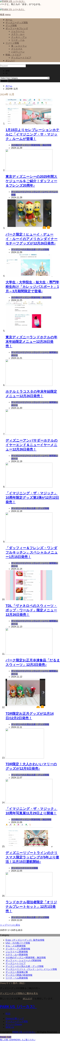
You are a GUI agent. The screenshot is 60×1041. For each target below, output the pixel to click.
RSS (8, 1014)
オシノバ (10, 60)
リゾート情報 (12, 43)
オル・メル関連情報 (16, 946)
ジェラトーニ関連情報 (17, 951)
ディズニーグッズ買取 (17, 22)
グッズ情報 (11, 25)
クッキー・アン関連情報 (18, 949)
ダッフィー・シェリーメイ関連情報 (23, 960)
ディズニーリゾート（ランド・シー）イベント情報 (31, 969)
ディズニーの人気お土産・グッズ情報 (25, 966)
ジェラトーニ (18, 31)
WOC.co (10, 1027)
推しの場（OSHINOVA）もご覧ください (17, 1039)
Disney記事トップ (15, 1018)
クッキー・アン (19, 37)
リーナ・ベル (18, 40)
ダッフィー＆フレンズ (17, 28)
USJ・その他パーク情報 (18, 943)
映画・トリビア (13, 55)
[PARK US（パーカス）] (13, 1)
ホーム (9, 19)
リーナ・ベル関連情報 (17, 978)
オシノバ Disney (14, 1024)
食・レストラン (19, 46)
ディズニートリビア (21, 57)
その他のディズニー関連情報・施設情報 (26, 957)
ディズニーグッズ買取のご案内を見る (19, 993)
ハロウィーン (18, 52)
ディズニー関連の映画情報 (19, 975)
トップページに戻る (10, 925)
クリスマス (16, 49)
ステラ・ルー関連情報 (17, 954)
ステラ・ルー (18, 34)
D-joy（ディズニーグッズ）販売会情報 (25, 940)
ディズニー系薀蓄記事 (17, 972)
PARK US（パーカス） (18, 1006)
